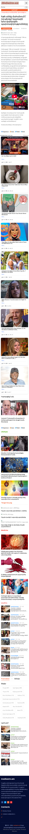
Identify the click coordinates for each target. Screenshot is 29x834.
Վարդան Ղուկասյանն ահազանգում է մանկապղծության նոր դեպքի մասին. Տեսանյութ (18, 667)
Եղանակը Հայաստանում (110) (11, 699)
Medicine (4, 530)
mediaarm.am (16, 825)
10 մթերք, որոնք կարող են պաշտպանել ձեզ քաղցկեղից (13, 575)
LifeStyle (4, 432)
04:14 (18, 631)
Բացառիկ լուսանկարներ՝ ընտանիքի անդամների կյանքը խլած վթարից (18, 642)
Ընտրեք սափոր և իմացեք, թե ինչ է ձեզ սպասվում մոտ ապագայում (13, 498)
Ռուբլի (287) (6, 688)
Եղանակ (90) (20, 702)
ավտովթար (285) (17, 688)
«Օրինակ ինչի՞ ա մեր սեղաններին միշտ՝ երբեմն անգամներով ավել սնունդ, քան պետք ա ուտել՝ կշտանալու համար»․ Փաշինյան (19, 764)
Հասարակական (6, 28)
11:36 (18, 639)
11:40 (22, 614)
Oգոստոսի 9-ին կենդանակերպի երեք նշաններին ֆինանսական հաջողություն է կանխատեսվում (14, 476)
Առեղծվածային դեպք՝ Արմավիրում (17, 657)
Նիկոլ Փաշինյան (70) (8, 717)
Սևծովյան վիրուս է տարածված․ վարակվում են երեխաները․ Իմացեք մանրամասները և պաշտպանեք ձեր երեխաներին (12, 598)
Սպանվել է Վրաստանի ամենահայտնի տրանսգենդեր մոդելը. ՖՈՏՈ (19, 634)
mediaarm (17, 28)
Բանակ (12, 647)
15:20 (22, 672)
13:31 (22, 606)
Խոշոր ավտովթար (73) (9, 714)
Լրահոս (4, 603)
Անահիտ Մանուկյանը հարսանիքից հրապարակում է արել (12, 454)
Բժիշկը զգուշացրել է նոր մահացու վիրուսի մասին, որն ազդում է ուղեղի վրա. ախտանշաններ (14, 553)
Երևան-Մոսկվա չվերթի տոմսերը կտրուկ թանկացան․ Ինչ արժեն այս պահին (19, 618)
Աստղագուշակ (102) (8, 702)
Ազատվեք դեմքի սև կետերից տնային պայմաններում (13, 525)
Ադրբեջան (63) (22, 717)
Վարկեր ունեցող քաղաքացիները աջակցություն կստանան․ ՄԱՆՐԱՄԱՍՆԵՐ (18, 610)
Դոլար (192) (6, 691)
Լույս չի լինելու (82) (8, 710)
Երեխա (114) (21, 695)
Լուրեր (13, 631)
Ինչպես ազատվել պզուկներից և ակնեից (14, 511)
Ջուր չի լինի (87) (17, 706)
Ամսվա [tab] (17, 679)
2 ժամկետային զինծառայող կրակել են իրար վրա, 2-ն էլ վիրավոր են (19, 650)
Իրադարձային (15, 655)
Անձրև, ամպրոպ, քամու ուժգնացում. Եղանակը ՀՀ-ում (19, 675)
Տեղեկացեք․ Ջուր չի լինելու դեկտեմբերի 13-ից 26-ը (19, 625)
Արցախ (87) (6, 706)
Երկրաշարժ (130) (17, 691)
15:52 (18, 647)
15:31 (22, 655)
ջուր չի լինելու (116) (8, 695)
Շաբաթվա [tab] (5, 679)
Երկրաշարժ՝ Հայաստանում (19, 753)
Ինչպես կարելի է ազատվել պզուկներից (13, 517)
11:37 (22, 623)
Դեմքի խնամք (6, 503)
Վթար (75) (19, 710)
